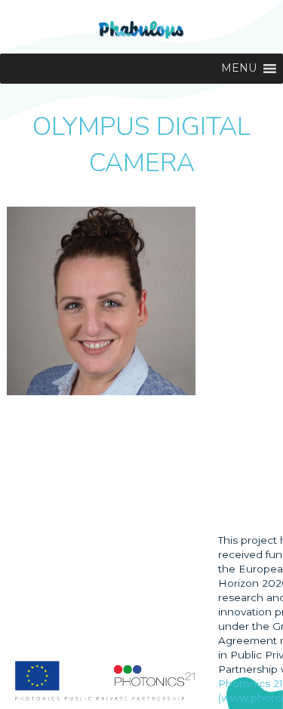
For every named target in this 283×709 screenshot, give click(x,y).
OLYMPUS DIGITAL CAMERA (141, 144)
